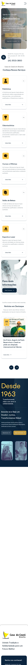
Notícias (22, 335)
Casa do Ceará (9, 335)
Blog (15, 335)
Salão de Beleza (8, 200)
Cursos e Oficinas (9, 164)
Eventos (18, 335)
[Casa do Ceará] (8, 3)
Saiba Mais (10, 35)
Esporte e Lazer (8, 237)
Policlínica (6, 89)
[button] (11, 367)
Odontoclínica (8, 125)
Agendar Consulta (10, 41)
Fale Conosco (8, 290)
